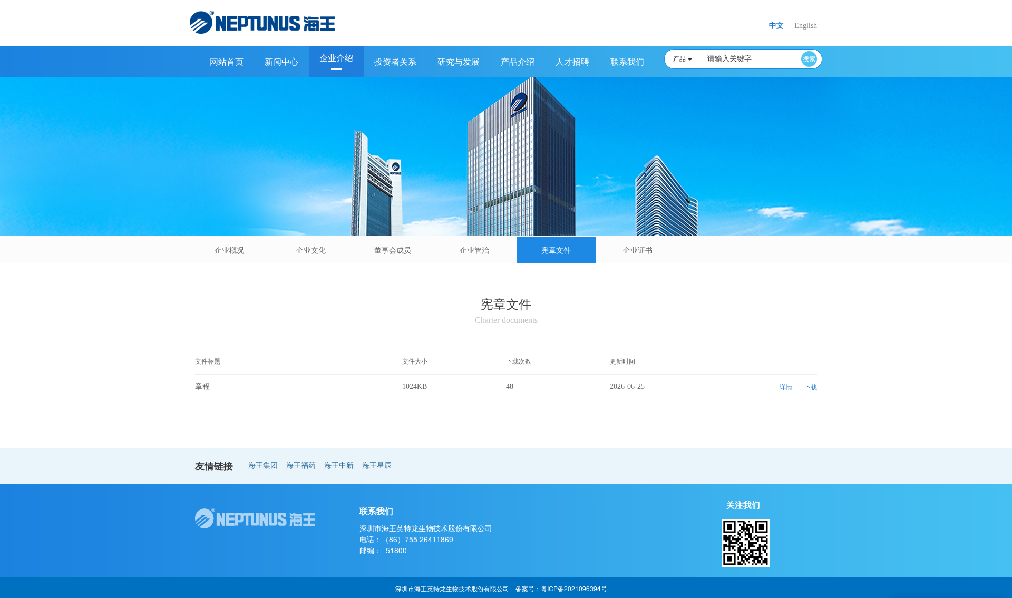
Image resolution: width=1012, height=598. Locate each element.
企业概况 (229, 250)
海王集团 (263, 465)
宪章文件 (556, 250)
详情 (786, 387)
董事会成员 (392, 250)
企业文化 (311, 250)
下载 (810, 387)
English (805, 26)
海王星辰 (377, 465)
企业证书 (638, 250)
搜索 (809, 59)
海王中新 (339, 465)
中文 (776, 26)
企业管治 (474, 250)
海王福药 (301, 465)
